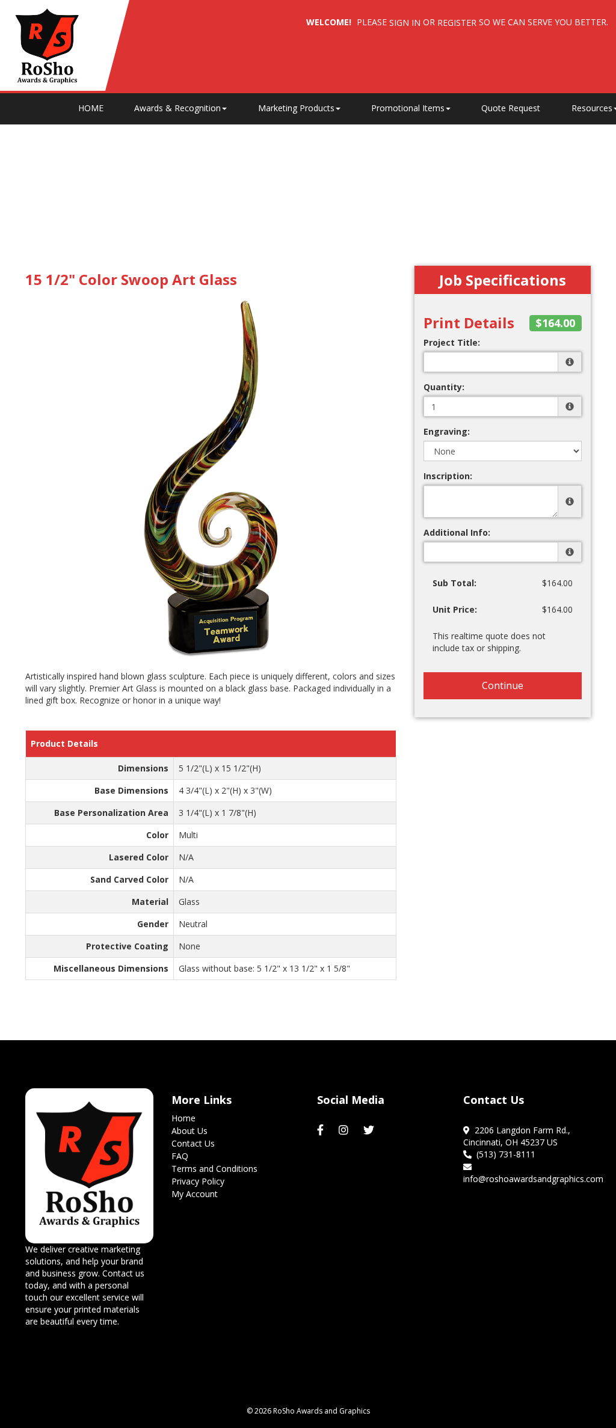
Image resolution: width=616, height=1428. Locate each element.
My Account (194, 1194)
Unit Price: (455, 609)
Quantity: (444, 387)
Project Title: (452, 342)
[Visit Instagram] (345, 1130)
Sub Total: (454, 583)
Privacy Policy (197, 1181)
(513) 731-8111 (503, 1154)
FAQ (179, 1156)
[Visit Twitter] (370, 1130)
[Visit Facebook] (322, 1130)
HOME (90, 108)
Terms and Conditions (214, 1168)
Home (183, 1118)
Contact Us (193, 1143)
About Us (189, 1130)
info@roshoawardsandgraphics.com (533, 1172)
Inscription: (448, 476)
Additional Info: (457, 532)
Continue (502, 685)
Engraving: (447, 431)
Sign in (404, 22)
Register (456, 22)
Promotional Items (408, 108)
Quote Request (510, 108)
